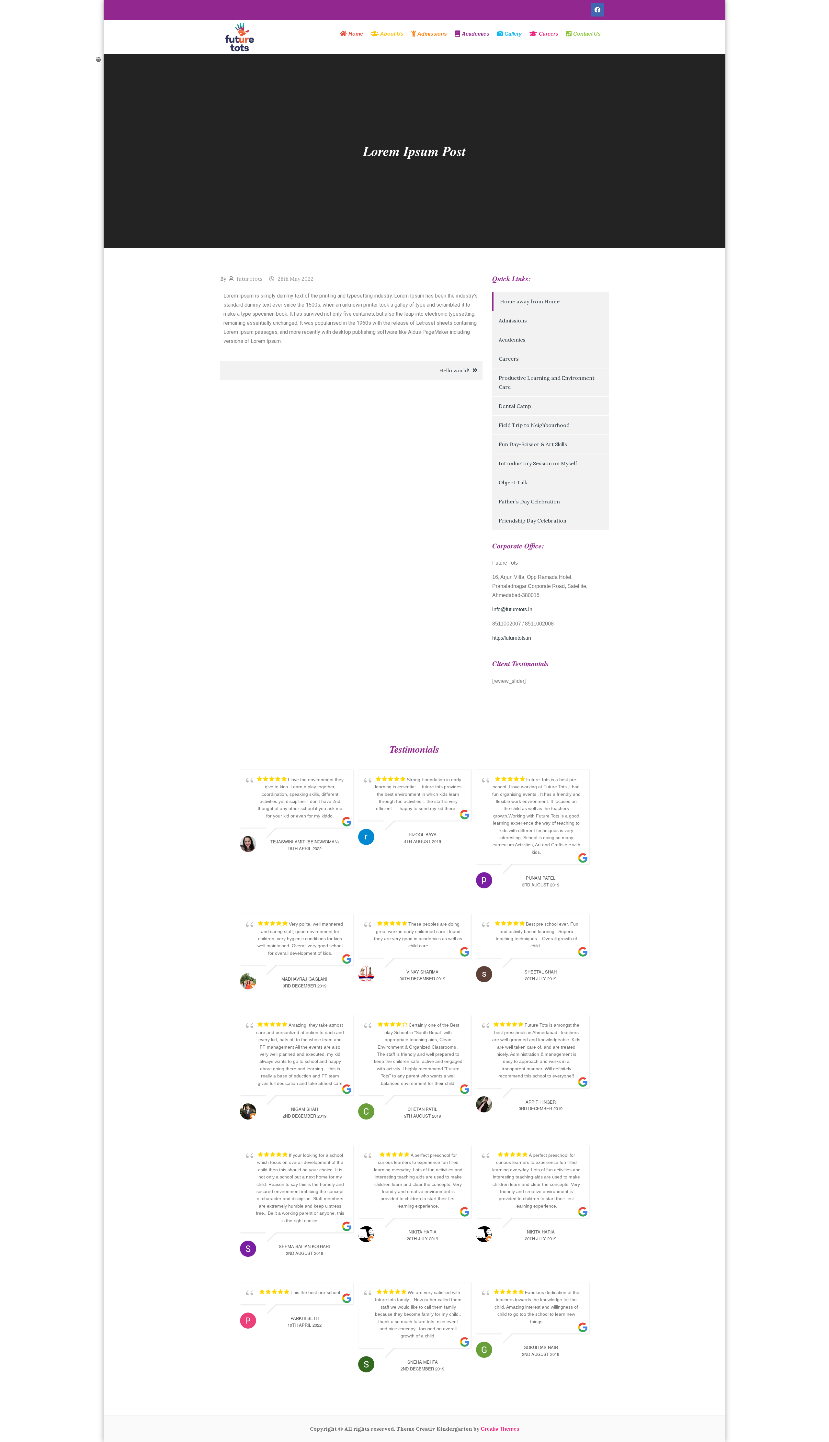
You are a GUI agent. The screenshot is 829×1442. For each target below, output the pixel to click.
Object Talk (513, 482)
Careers (509, 358)
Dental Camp (515, 406)
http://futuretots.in (511, 638)
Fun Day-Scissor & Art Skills (533, 444)
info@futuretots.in (512, 609)
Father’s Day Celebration (529, 501)
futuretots (250, 279)
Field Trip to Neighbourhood (534, 425)
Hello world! (454, 370)
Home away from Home (530, 301)
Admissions (513, 320)
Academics (512, 339)
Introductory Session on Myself (538, 463)
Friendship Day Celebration (532, 520)
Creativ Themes (500, 1429)
